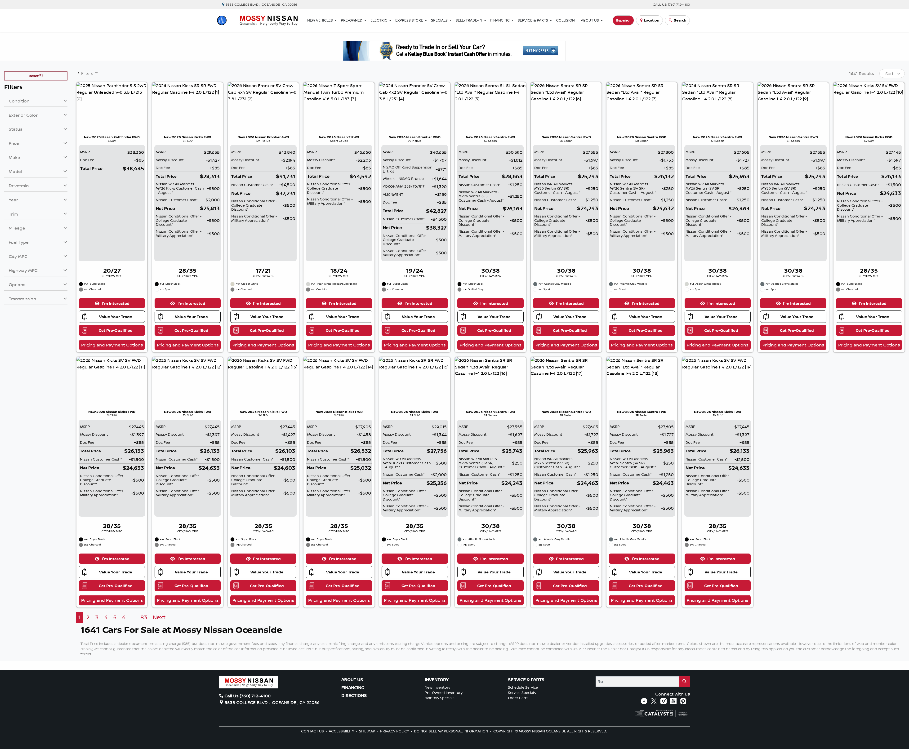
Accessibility (342, 731)
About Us (352, 679)
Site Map (367, 731)
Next (159, 617)
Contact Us (313, 731)
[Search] (684, 681)
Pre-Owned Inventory (444, 692)
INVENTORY (437, 679)
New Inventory (437, 687)
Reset (34, 75)
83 (143, 617)
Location (651, 20)
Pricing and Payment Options (112, 345)
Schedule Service (523, 687)
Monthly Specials (439, 697)
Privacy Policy (395, 731)
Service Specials (522, 692)
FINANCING (352, 687)
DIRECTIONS (354, 695)
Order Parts (518, 697)
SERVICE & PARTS (526, 679)
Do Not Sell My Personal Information (451, 731)
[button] (222, 20)
